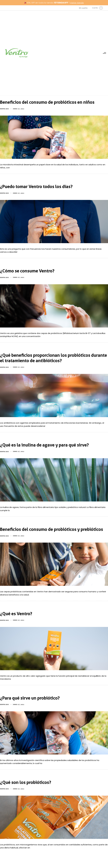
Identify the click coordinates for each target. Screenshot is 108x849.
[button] (104, 53)
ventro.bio (4, 109)
